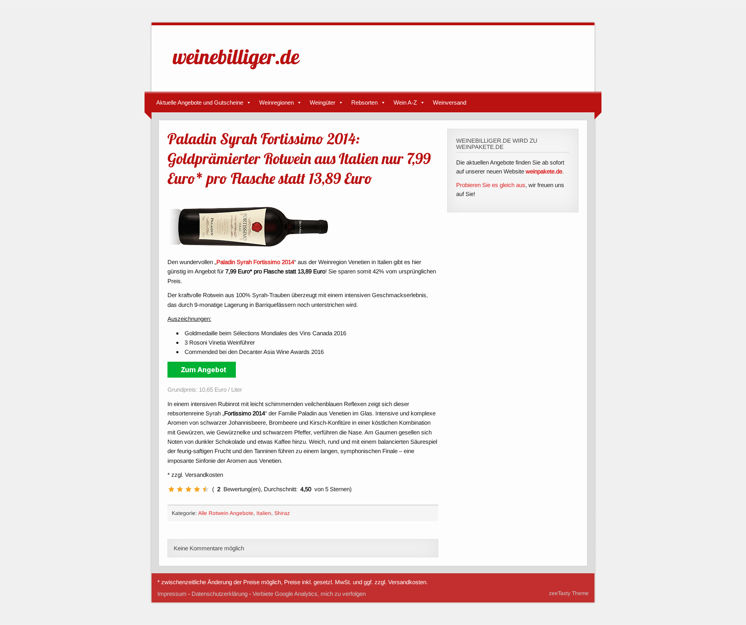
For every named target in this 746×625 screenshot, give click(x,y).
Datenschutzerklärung (220, 593)
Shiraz (282, 513)
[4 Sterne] (197, 489)
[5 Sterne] (205, 489)
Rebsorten (364, 102)
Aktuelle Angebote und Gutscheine (199, 102)
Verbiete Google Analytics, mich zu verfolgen (309, 593)
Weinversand (449, 102)
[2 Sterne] (180, 489)
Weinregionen (276, 102)
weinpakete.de (544, 171)
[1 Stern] (171, 489)
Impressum (171, 593)
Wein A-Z (405, 102)
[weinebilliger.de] (240, 71)
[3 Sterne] (188, 489)
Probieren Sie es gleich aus (490, 185)
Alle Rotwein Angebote (225, 513)
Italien (263, 513)
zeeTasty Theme (569, 593)
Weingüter (322, 102)
